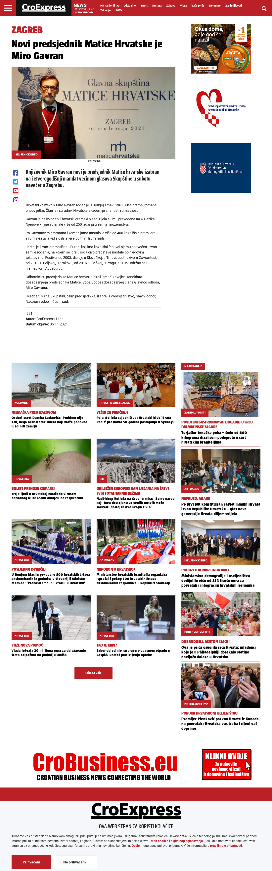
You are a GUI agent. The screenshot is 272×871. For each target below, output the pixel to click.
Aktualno (130, 5)
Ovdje (136, 846)
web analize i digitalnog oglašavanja (177, 841)
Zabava (170, 5)
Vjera (183, 5)
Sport (144, 5)
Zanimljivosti (233, 5)
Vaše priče (197, 5)
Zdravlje (105, 10)
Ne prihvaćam (74, 862)
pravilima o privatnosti (226, 846)
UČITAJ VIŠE (93, 673)
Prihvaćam (31, 862)
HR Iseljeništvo (109, 5)
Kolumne (215, 5)
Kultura (156, 5)
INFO (118, 10)
